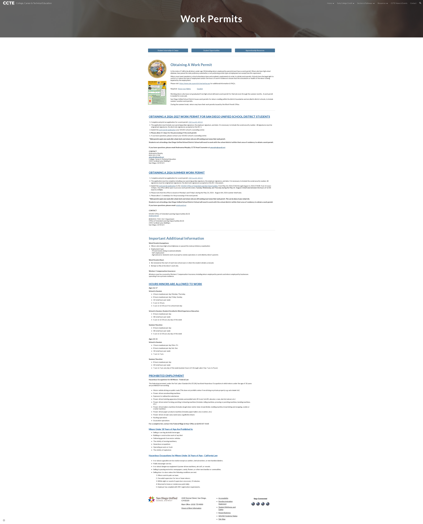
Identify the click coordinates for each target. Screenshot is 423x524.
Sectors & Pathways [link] (364, 3)
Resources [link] (382, 3)
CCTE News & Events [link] (399, 3)
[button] (420, 3)
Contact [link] (413, 3)
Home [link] (329, 3)
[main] (211, 18)
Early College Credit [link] (344, 3)
